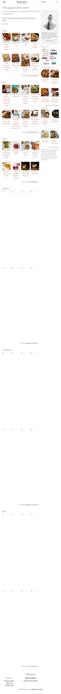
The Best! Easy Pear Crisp (25, 69)
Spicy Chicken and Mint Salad (25, 153)
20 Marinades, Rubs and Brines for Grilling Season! (25, 99)
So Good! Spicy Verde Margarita (25, 173)
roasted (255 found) (32, 343)
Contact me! (9, 685)
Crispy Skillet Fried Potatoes (35, 45)
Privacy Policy (9, 680)
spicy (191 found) (33, 181)
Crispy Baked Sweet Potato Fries (16, 65)
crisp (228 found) (33, 75)
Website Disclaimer (30, 680)
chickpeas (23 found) (31, 504)
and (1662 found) (33, 132)
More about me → (50, 40)
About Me (9, 683)
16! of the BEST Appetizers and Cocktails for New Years (16, 124)
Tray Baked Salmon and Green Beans (6, 121)
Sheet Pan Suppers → (54, 105)
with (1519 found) (33, 666)
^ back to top (30, 674)
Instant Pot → (55, 147)
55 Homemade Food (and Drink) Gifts (35, 121)
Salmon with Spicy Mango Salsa (6, 173)
